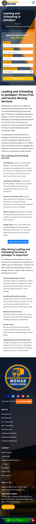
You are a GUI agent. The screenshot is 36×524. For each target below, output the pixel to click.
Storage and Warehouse (9, 441)
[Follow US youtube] (23, 396)
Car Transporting (7, 422)
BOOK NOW (9, 507)
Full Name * (7, 42)
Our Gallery (5, 468)
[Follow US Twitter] (13, 396)
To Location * (7, 62)
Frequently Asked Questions (10, 460)
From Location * (8, 55)
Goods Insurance (6, 429)
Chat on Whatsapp (16, 520)
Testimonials (5, 456)
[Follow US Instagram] (18, 396)
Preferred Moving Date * (10, 69)
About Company (6, 452)
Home (17, 24)
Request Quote (18, 79)
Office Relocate (6, 418)
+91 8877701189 (22, 37)
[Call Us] (33, 520)
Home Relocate (6, 414)
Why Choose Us (6, 475)
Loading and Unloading (8, 433)
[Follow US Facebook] (8, 396)
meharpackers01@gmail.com (15, 490)
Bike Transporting (7, 425)
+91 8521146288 (25, 401)
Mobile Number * (8, 49)
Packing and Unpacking (8, 437)
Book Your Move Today (18, 242)
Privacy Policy (5, 471)
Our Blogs (4, 464)
